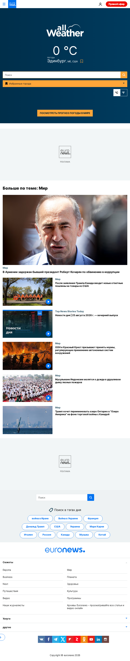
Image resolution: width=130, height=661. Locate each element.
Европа (7, 569)
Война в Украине (68, 518)
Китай (102, 534)
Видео (6, 598)
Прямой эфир (117, 4)
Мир (5, 267)
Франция (93, 518)
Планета (72, 576)
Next (5, 584)
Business (7, 576)
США (57, 526)
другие (7, 627)
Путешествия (10, 591)
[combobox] (65, 74)
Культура (72, 591)
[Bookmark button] (81, 61)
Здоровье (72, 584)
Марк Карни (97, 526)
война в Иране (40, 518)
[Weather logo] (65, 31)
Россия (46, 534)
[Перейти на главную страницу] (12, 4)
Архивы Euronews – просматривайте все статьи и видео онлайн (95, 607)
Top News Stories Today (69, 311)
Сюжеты (8, 562)
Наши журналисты (13, 605)
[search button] (124, 74)
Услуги (6, 618)
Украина (75, 526)
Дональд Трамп (35, 526)
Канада (65, 534)
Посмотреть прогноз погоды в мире (65, 113)
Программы (74, 598)
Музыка (84, 534)
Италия (28, 534)
